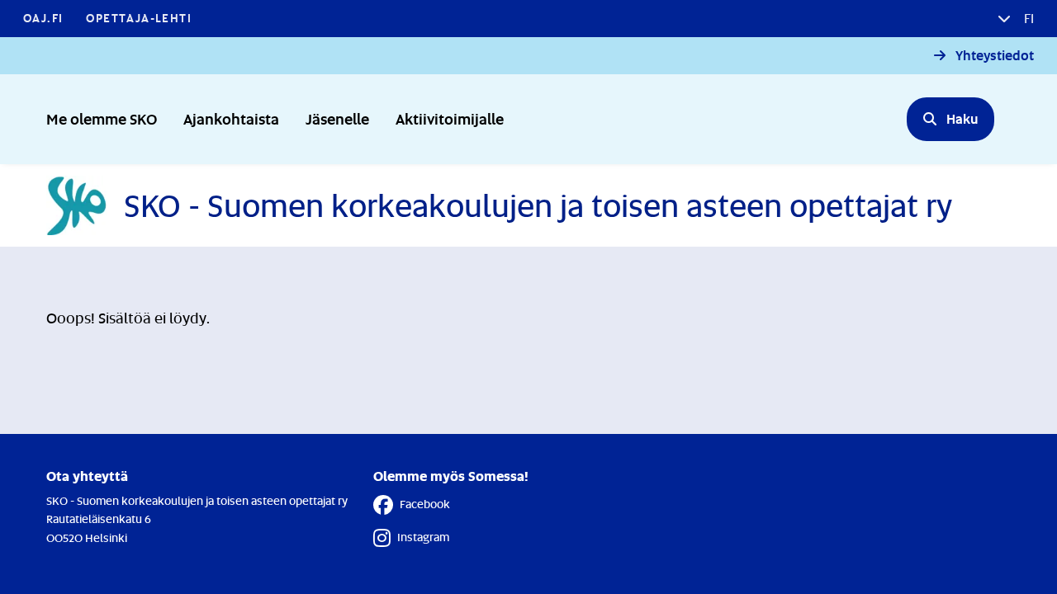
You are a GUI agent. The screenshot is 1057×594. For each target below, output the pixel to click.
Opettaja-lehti (139, 18)
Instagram (423, 536)
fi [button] (1027, 18)
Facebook (425, 504)
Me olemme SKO (101, 118)
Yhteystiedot (994, 55)
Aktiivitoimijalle (450, 118)
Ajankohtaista (231, 118)
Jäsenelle (337, 118)
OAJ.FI (43, 18)
